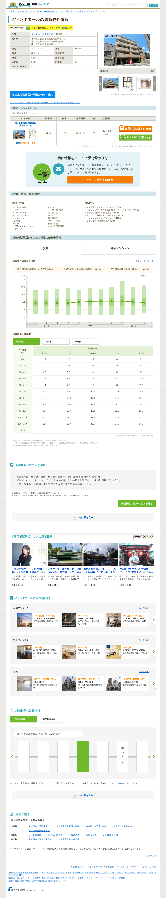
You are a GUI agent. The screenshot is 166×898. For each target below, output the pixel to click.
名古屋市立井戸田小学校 (67, 826)
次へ (153, 757)
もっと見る (144, 608)
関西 (44, 881)
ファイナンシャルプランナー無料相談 (110, 878)
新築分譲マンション (102, 872)
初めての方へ (79, 867)
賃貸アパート (66, 872)
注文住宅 (12, 878)
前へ (12, 757)
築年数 (49, 341)
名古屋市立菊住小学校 (39, 831)
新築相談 (50, 878)
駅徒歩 (78, 341)
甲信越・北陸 (30, 881)
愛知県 (69, 11)
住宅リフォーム (23, 878)
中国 (54, 881)
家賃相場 (88, 872)
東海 (39, 881)
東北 (17, 881)
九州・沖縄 (62, 881)
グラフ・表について (144, 261)
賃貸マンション (53, 872)
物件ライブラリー (87, 878)
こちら (119, 783)
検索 (155, 5)
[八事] (142, 756)
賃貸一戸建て (78, 872)
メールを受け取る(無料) (100, 179)
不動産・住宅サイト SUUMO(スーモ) (23, 872)
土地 (151, 872)
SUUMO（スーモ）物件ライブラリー (30, 5)
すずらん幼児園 (55, 835)
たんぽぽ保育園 (110, 835)
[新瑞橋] (83, 756)
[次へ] (153, 620)
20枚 (18, 143)
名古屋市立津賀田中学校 (40, 839)
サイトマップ (95, 867)
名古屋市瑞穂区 (82, 11)
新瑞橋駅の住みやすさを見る (137, 503)
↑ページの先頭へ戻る (149, 856)
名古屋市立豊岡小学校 (39, 826)
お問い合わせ (149, 867)
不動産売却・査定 (38, 878)
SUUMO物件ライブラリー (51, 11)
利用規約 (110, 867)
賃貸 (64, 28)
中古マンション (117, 872)
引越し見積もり (61, 878)
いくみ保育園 (35, 835)
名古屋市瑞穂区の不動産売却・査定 (32, 94)
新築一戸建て (130, 872)
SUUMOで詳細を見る (135, 137)
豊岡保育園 (91, 835)
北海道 (11, 881)
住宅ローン (73, 878)
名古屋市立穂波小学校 (124, 826)
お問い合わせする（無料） (135, 128)
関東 (22, 881)
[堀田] (43, 756)
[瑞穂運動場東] (102, 756)
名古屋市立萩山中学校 (68, 839)
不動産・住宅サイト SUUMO (22, 11)
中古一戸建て (142, 872)
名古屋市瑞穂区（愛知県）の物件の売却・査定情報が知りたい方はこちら (45, 102)
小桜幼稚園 (74, 835)
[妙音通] (63, 756)
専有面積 (20, 341)
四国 (49, 881)
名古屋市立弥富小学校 (96, 826)
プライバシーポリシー (128, 867)
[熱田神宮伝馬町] (23, 756)
